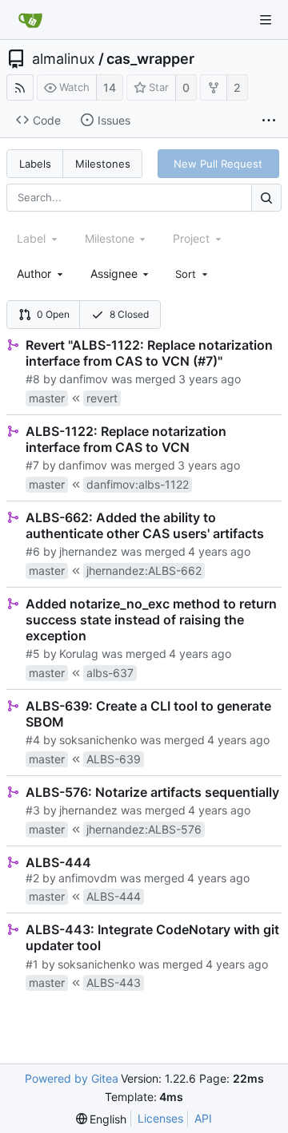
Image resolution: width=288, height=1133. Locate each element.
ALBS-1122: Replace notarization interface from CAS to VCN (126, 439)
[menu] (193, 273)
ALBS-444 (58, 862)
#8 (33, 379)
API (203, 1118)
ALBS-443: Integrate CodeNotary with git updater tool (152, 937)
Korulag (78, 653)
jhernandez (88, 551)
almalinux (63, 59)
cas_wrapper (150, 59)
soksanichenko (98, 740)
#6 (33, 551)
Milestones (102, 163)
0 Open (53, 314)
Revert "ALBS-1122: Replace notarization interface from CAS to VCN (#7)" (149, 353)
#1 (32, 964)
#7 (32, 465)
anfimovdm (87, 878)
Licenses (160, 1118)
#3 (33, 810)
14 (109, 87)
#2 (32, 878)
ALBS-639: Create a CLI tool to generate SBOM (148, 714)
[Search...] (266, 198)
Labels (35, 163)
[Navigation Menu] (265, 20)
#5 (33, 653)
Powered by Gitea (71, 1078)
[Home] (30, 20)
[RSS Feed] (20, 87)
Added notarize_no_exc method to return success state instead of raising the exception (151, 620)
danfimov (83, 379)
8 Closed (129, 314)
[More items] (269, 120)
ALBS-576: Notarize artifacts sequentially (152, 792)
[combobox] (41, 273)
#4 (33, 740)
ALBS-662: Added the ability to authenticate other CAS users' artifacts (145, 525)
